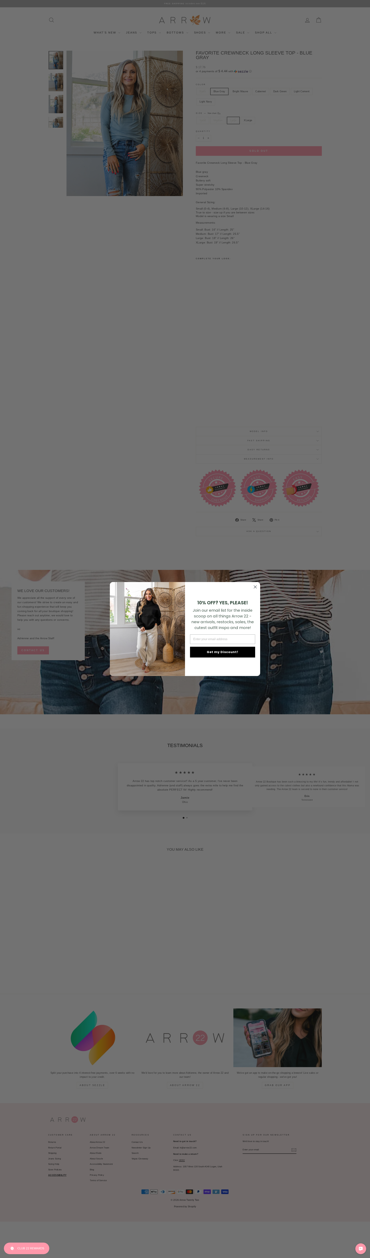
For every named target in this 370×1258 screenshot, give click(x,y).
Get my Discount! (222, 652)
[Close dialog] (255, 587)
